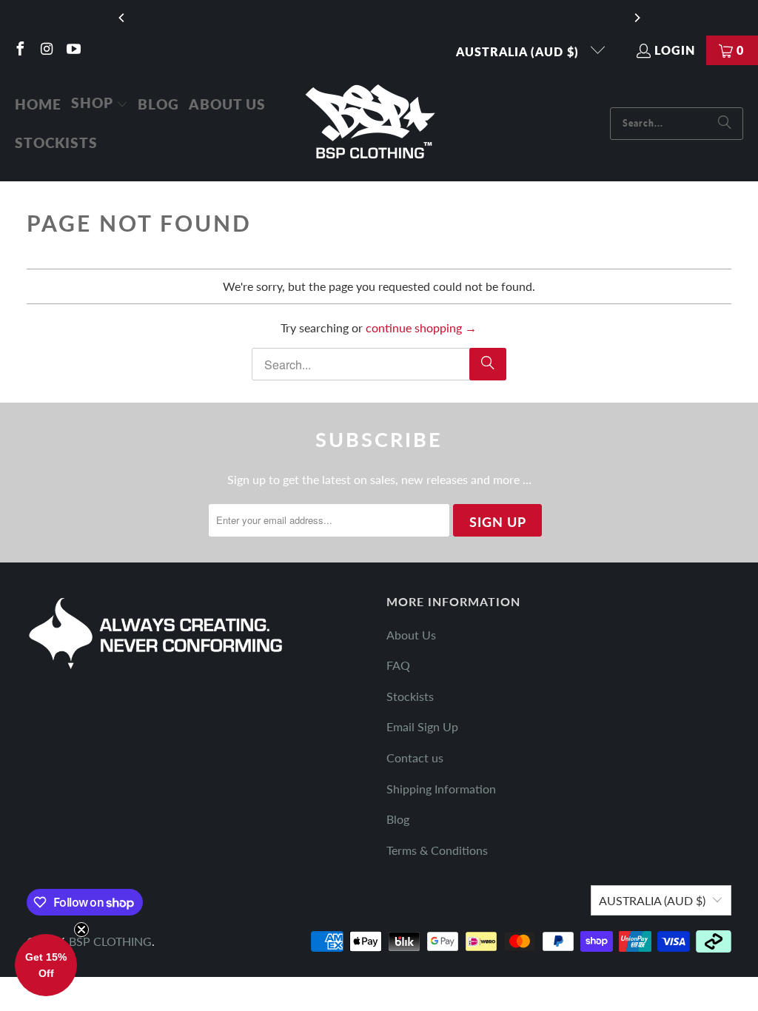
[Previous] (122, 17)
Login (674, 50)
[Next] (636, 17)
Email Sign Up (422, 726)
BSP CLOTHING (110, 941)
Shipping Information (441, 789)
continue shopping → (421, 327)
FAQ (398, 665)
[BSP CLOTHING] (371, 123)
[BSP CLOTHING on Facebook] (19, 50)
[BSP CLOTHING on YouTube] (72, 50)
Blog (397, 819)
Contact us (414, 757)
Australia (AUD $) (519, 51)
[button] (99, 104)
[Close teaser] (81, 929)
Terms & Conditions (437, 850)
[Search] (724, 123)
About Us (411, 635)
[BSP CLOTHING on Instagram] (46, 50)
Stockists (410, 696)
